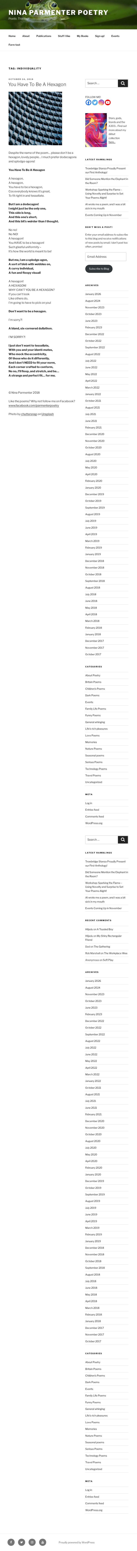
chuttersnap (29, 414)
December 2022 (94, 334)
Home (12, 35)
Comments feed (94, 816)
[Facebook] (88, 102)
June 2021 (91, 420)
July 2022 (90, 360)
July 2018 (90, 594)
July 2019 (90, 520)
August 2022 (92, 354)
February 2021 (93, 427)
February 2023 (93, 327)
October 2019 (93, 500)
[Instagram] (101, 102)
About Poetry (92, 675)
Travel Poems (93, 775)
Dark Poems (92, 695)
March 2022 (92, 387)
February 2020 (93, 480)
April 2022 (91, 380)
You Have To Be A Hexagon (37, 84)
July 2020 (91, 460)
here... (112, 141)
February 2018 (93, 627)
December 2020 (94, 434)
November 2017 (94, 647)
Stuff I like (64, 35)
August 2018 (92, 587)
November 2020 (95, 440)
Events (115, 35)
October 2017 (93, 654)
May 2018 (91, 607)
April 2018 (91, 614)
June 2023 (91, 320)
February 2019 (93, 547)
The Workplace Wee (115, 953)
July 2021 (90, 414)
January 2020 (93, 487)
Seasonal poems (94, 755)
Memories (91, 742)
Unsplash (48, 414)
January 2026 (93, 293)
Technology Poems (96, 768)
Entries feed (92, 809)
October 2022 (93, 340)
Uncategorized (93, 782)
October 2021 (93, 400)
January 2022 (93, 394)
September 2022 (95, 347)
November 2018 (94, 567)
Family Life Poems (95, 708)
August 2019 (92, 514)
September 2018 (95, 580)
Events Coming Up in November (103, 214)
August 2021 (92, 407)
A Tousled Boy (105, 929)
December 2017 (94, 640)
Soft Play (108, 959)
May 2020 (91, 467)
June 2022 (91, 367)
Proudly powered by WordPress (77, 1542)
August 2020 (92, 454)
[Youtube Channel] (108, 102)
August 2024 (92, 300)
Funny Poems (93, 715)
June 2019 (91, 527)
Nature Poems (93, 748)
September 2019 (95, 507)
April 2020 (91, 474)
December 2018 (94, 560)
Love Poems (92, 735)
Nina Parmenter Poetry (58, 12)
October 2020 (93, 447)
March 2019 (92, 540)
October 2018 (93, 574)
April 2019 (91, 534)
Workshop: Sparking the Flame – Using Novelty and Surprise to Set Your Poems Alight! (104, 193)
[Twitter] (95, 102)
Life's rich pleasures (96, 728)
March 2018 (92, 620)
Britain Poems (93, 681)
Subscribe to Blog (99, 268)
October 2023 (93, 313)
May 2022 (91, 374)
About (26, 35)
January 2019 (93, 554)
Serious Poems (93, 762)
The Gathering (102, 946)
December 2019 (94, 494)
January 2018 (93, 634)
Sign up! (100, 35)
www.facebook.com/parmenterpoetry (34, 405)
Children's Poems (95, 688)
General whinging (95, 722)
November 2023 (94, 307)
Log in (88, 803)
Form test (14, 44)
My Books (82, 35)
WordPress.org (93, 823)
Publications (43, 35)
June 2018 (91, 600)
